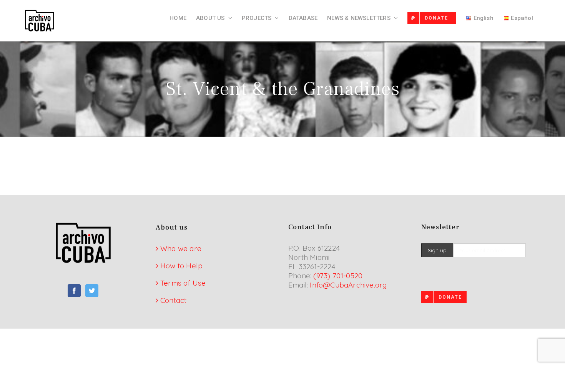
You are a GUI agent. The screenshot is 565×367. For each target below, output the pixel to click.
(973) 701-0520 (337, 275)
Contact (173, 300)
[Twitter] (91, 290)
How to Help (181, 265)
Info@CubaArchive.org (348, 284)
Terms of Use (183, 283)
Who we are (180, 248)
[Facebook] (74, 290)
